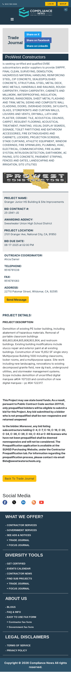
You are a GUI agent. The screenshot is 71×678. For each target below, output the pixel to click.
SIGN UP (63, 4)
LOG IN (51, 4)
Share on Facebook (38, 40)
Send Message (17, 299)
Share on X (33, 34)
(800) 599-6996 (11, 4)
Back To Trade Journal (19, 478)
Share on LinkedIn (37, 45)
